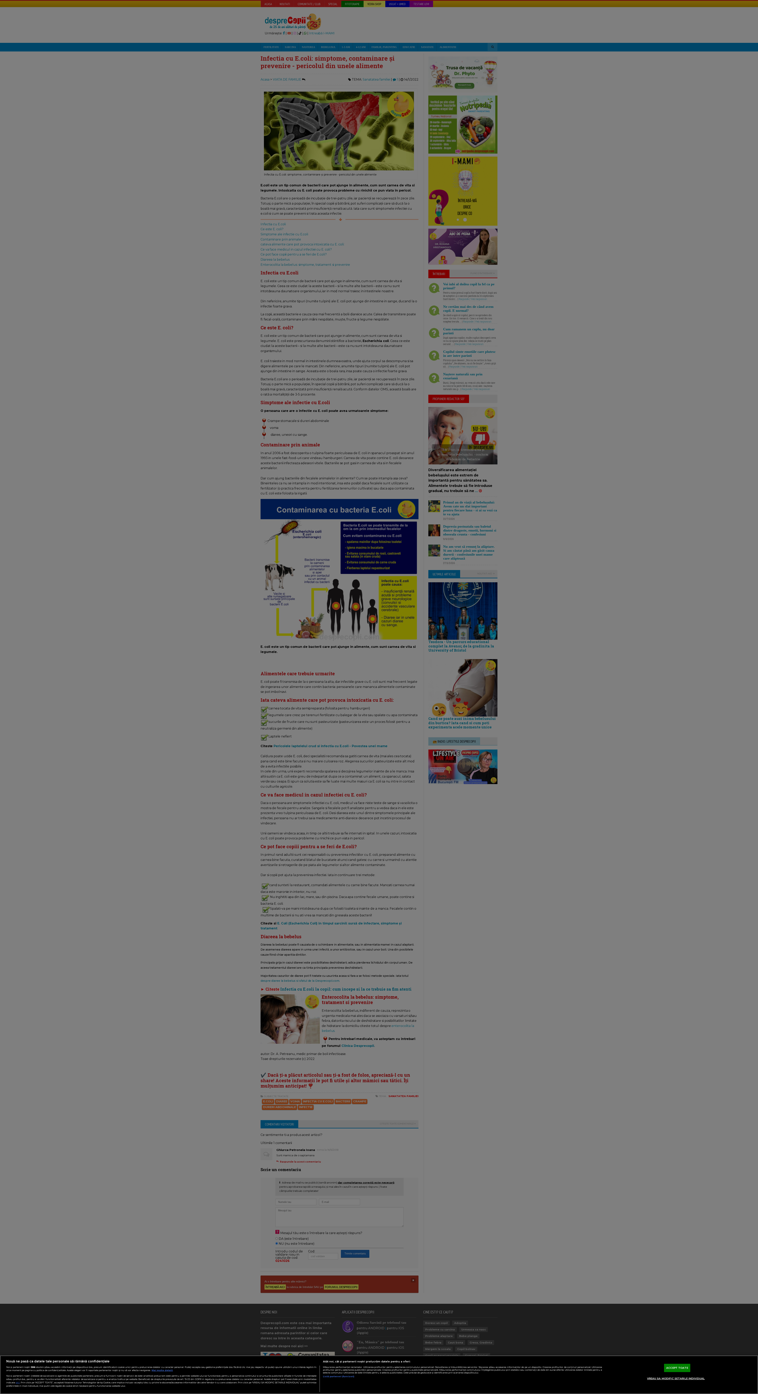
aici (18, 1382)
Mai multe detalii (162, 1370)
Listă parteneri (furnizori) (338, 1376)
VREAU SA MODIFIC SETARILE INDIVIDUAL (676, 1378)
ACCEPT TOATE (677, 1367)
